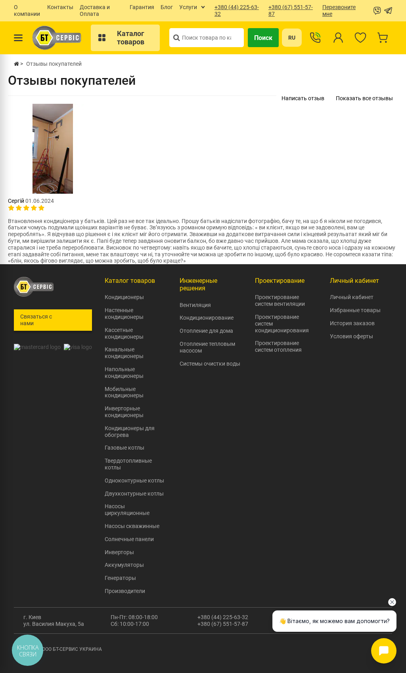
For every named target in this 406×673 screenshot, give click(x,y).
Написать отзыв (303, 98)
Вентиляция (195, 305)
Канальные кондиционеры (124, 352)
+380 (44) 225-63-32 (222, 617)
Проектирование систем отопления (278, 346)
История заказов (352, 323)
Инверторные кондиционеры (124, 411)
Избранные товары (355, 310)
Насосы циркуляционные (127, 509)
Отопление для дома (206, 331)
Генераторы (120, 578)
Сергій (16, 201)
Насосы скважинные (132, 526)
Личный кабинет (351, 297)
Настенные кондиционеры (124, 313)
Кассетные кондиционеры (124, 333)
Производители (125, 591)
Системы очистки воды (210, 363)
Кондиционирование (207, 318)
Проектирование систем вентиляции (280, 300)
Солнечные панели (129, 539)
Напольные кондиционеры (124, 372)
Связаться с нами (36, 319)
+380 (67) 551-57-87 (222, 624)
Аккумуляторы (124, 565)
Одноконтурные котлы (134, 480)
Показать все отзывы (364, 98)
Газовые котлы (124, 447)
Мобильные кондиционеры (124, 392)
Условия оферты (351, 336)
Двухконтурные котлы (134, 493)
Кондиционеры (124, 297)
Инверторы (119, 552)
